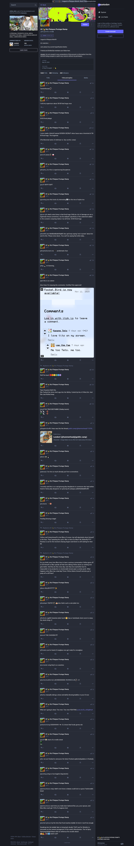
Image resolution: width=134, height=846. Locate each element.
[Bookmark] (80, 92)
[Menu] (91, 24)
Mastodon (24, 13)
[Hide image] (42, 289)
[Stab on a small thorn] (55, 92)
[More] (93, 92)
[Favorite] (68, 92)
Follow (85, 24)
